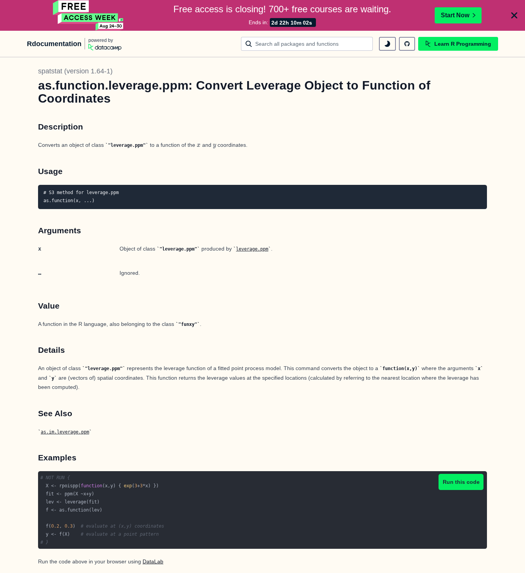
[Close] (514, 15)
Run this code (461, 482)
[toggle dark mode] (387, 44)
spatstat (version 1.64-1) (75, 71)
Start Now (455, 15)
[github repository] (407, 44)
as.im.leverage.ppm (65, 432)
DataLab (153, 561)
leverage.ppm (252, 249)
